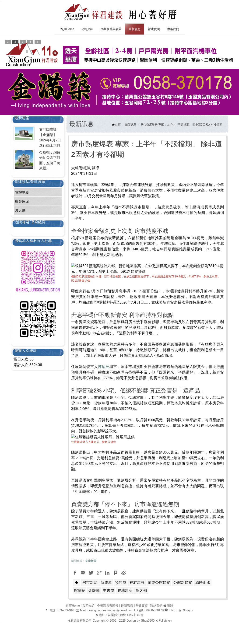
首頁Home (67, 29)
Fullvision (165, 620)
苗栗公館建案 (159, 582)
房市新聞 (89, 582)
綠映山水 (202, 582)
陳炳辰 (103, 367)
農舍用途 (22, 201)
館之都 (141, 590)
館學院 (79, 590)
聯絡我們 (173, 29)
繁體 (170, 605)
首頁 (118, 124)
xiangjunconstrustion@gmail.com (111, 610)
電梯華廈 (22, 192)
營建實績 (154, 29)
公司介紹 (87, 29)
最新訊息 (135, 29)
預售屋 (120, 582)
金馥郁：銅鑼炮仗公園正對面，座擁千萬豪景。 (49, 160)
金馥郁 (94, 590)
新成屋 (106, 582)
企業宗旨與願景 (111, 29)
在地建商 (124, 590)
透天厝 (20, 210)
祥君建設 (137, 582)
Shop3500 (148, 620)
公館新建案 (182, 582)
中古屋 (108, 590)
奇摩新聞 (90, 561)
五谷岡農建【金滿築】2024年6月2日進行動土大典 (50, 137)
